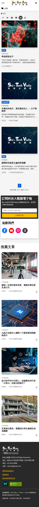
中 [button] (20, 18)
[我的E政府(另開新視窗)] (5, 484)
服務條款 (5, 474)
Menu (3, 3)
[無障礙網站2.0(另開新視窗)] (16, 484)
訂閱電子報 (20, 215)
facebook (3, 18)
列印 (25, 18)
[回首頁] (19, 3)
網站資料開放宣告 (8, 478)
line (15, 18)
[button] (36, 3)
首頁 (4, 13)
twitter (7, 18)
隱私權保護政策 (8, 471)
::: (1, 13)
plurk (11, 18)
